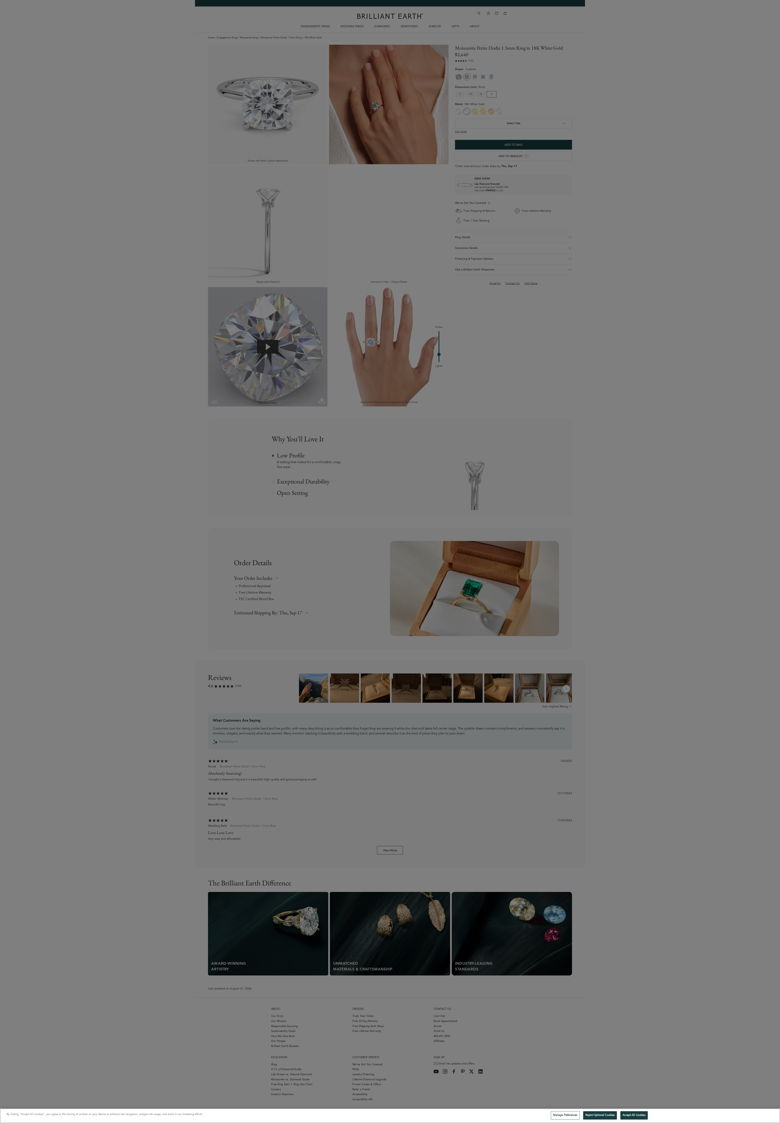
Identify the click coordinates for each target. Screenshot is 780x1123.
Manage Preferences (565, 1115)
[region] (390, 1116)
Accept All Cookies (634, 1115)
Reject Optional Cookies (600, 1115)
